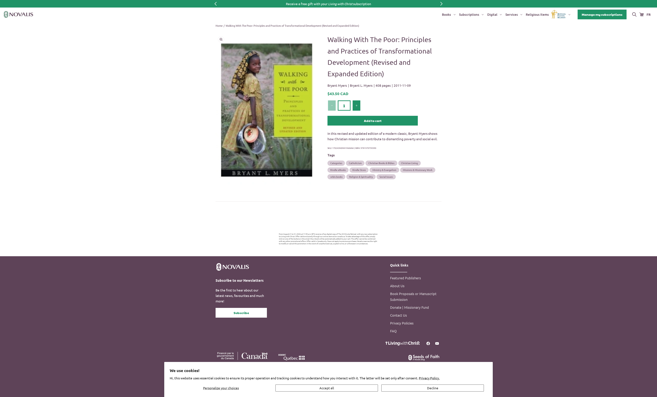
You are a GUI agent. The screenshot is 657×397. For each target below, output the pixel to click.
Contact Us (398, 315)
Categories (336, 163)
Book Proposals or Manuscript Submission (413, 296)
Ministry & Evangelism (384, 169)
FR (649, 14)
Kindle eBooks (338, 169)
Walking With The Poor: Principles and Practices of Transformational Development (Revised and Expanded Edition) (292, 25)
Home (219, 25)
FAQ (393, 331)
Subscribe (241, 313)
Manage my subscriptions (602, 14)
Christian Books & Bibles (381, 163)
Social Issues (386, 176)
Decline (432, 388)
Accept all (326, 388)
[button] (448, 14)
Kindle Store (359, 169)
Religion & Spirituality (361, 176)
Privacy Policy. (429, 378)
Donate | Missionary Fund (409, 307)
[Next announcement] (441, 4)
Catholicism (355, 163)
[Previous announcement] (215, 4)
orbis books (336, 176)
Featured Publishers (405, 278)
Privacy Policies (402, 323)
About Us (397, 286)
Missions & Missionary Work (417, 169)
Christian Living (409, 163)
